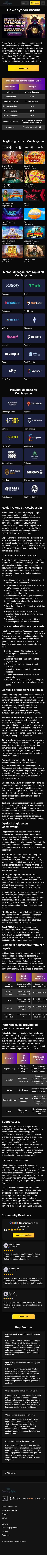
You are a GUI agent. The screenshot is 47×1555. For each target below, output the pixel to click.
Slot (38, 147)
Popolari (5, 147)
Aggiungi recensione (24, 1235)
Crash (27, 147)
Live (16, 147)
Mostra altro (23, 1316)
